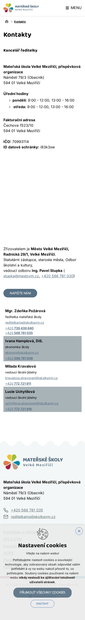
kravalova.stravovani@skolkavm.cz (31, 378)
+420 (19, 328)
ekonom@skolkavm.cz (22, 352)
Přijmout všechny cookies (42, 592)
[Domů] (8, 21)
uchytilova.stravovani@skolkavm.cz (31, 403)
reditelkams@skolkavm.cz (24, 322)
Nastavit (42, 603)
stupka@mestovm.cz (21, 276)
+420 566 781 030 (57, 276)
